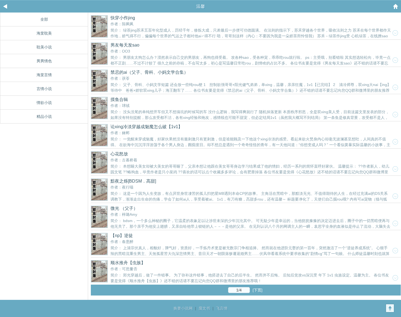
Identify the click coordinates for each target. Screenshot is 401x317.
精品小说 (44, 116)
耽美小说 (44, 47)
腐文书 (204, 308)
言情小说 (44, 89)
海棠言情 (44, 75)
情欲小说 (44, 102)
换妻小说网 (183, 308)
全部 (44, 19)
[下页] (257, 290)
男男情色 (44, 61)
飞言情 (222, 308)
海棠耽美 (44, 33)
